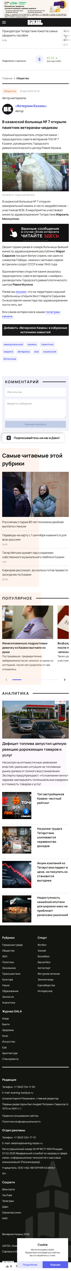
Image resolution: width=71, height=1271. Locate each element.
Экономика (9, 968)
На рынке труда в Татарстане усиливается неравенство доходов (49, 837)
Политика (8, 962)
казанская (49, 351)
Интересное (45, 991)
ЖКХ (4, 956)
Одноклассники (11, 1212)
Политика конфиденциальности (21, 1121)
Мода (5, 1018)
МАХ (4, 1218)
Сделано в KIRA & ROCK (16, 1251)
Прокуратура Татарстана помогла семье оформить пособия (30, 33)
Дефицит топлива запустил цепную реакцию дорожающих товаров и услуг (34, 749)
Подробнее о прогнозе (14, 61)
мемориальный (13, 344)
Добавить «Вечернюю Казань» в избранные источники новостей (35, 330)
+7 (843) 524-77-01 (25, 1137)
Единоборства (46, 985)
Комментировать (35, 424)
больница (10, 358)
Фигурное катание (49, 973)
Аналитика (15, 693)
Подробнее (30, 1264)
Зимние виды (45, 979)
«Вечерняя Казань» (31, 106)
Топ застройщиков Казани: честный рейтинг (50, 798)
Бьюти (6, 1024)
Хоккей (42, 950)
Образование (10, 991)
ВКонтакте (8, 1189)
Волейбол (44, 956)
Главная (7, 78)
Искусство (8, 1041)
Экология (8, 996)
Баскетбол (44, 962)
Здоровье (8, 1030)
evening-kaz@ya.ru (22, 1092)
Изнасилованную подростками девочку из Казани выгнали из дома (25, 647)
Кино (5, 1035)
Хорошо (55, 1264)
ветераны (24, 351)
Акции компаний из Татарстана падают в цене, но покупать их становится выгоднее (52, 871)
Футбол (42, 944)
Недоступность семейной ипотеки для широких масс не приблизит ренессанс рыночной (52, 906)
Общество (22, 78)
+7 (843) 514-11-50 (24, 1087)
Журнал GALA (12, 1011)
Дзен (5, 1206)
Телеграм (8, 1201)
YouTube (7, 1195)
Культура (7, 979)
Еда (4, 1047)
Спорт (42, 938)
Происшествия (11, 973)
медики (8, 351)
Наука (5, 985)
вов (36, 351)
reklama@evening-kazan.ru (27, 1143)
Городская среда (12, 944)
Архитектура (9, 1053)
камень (32, 344)
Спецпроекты (10, 1059)
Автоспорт (44, 968)
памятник (47, 344)
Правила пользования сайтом (20, 1115)
